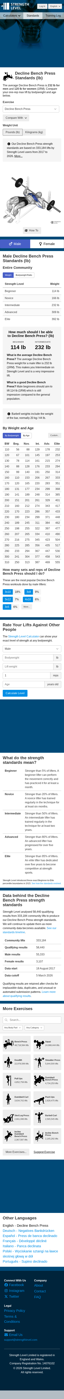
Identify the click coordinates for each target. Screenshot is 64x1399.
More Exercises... (16, 1152)
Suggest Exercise (44, 1152)
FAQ (37, 1297)
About (38, 1285)
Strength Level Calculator (23, 636)
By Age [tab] (26, 435)
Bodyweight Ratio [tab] (24, 275)
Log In (42, 6)
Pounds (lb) (13, 132)
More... (18, 156)
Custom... (54, 435)
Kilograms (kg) (34, 132)
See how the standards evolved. (46, 883)
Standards (33, 15)
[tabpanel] (32, 301)
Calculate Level (15, 693)
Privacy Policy (14, 1311)
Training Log (53, 15)
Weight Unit (10, 125)
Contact (40, 1291)
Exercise (8, 102)
